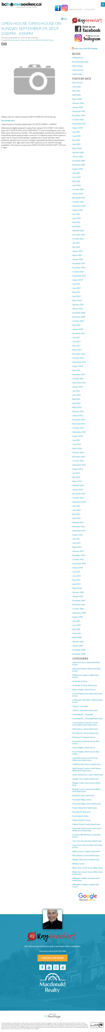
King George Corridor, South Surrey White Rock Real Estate (86, 769)
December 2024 (78, 161)
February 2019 (78, 304)
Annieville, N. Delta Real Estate (84, 685)
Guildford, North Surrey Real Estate (86, 764)
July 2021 (76, 243)
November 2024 (78, 165)
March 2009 (77, 637)
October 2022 (78, 202)
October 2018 (78, 321)
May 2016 (76, 370)
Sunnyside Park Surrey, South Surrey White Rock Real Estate (86, 829)
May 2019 (76, 292)
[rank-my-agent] (63, 967)
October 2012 (78, 498)
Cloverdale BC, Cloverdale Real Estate (87, 718)
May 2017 (76, 346)
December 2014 (78, 420)
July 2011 (76, 539)
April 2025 (76, 144)
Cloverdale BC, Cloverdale (82, 714)
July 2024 (76, 173)
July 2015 (76, 391)
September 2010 (79, 563)
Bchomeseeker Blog (80, 62)
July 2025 (76, 132)
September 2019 (79, 276)
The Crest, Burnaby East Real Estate (87, 841)
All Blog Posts (77, 58)
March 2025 (77, 148)
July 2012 (76, 506)
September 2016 (79, 362)
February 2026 (78, 103)
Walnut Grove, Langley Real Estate (86, 851)
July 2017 (76, 337)
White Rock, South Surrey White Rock (87, 868)
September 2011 (79, 530)
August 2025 (77, 128)
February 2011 (78, 551)
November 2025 (78, 115)
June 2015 (76, 395)
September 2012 (79, 502)
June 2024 (76, 177)
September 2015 (79, 383)
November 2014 (78, 424)
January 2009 (77, 646)
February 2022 (78, 230)
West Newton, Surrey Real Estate (85, 855)
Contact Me (89, 9)
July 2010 (76, 572)
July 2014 (76, 440)
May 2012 (76, 514)
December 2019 (78, 263)
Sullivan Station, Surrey (81, 820)
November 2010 (78, 555)
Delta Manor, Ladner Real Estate (85, 729)
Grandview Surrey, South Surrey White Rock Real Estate (85, 759)
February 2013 (78, 485)
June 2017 (76, 341)
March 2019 (77, 300)
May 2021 (76, 247)
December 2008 (78, 650)
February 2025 (78, 152)
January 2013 (77, 489)
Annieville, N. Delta (79, 681)
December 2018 (78, 313)
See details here (8, 120)
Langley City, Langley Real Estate (85, 779)
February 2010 (78, 592)
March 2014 (77, 448)
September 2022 (79, 206)
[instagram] (56, 967)
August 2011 (77, 535)
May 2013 (76, 477)
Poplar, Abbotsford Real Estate (84, 808)
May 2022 (76, 222)
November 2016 (78, 354)
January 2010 (77, 596)
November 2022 (78, 198)
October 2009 (78, 609)
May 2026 (76, 91)
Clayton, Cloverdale (80, 706)
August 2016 (77, 366)
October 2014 (78, 428)
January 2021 (77, 251)
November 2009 (78, 604)
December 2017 (78, 333)
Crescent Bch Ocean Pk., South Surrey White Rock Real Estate (85, 724)
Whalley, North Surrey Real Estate (85, 859)
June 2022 (76, 218)
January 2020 (77, 259)
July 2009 (76, 621)
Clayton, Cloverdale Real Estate (85, 710)
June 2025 (76, 136)
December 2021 (78, 235)
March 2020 (77, 255)
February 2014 (78, 452)
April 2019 (76, 296)
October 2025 (78, 119)
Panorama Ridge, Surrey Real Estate (86, 804)
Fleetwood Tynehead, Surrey (83, 737)
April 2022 (76, 226)
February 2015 (78, 411)
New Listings (77, 66)
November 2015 (78, 374)
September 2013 (79, 465)
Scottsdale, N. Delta (80, 816)
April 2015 (76, 403)
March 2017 (77, 350)
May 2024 (76, 181)
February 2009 (78, 641)
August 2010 (77, 567)
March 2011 (77, 547)
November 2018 (78, 317)
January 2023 (77, 193)
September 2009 (79, 613)
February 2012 (78, 522)
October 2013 (78, 461)
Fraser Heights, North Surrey (83, 747)
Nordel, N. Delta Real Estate (83, 795)
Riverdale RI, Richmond (81, 812)
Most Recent (77, 82)
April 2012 (76, 518)
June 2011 (76, 543)
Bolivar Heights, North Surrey (84, 689)
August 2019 (77, 280)
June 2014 (76, 444)
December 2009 (78, 600)
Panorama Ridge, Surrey (81, 799)
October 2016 (78, 358)
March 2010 (77, 588)
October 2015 (78, 378)
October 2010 (78, 559)
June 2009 (76, 625)
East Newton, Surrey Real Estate (85, 733)
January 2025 (77, 156)
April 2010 (76, 584)
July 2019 (76, 284)
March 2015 (77, 407)
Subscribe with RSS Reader (86, 48)
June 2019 (76, 288)
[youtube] (49, 967)
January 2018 (77, 329)
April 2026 (76, 95)
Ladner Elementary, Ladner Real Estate (87, 775)
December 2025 (78, 111)
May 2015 (76, 399)
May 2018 (76, 325)
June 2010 (76, 576)
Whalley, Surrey (78, 864)
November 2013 (78, 456)
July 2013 (76, 473)
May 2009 (76, 629)
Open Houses (77, 70)
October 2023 (78, 189)
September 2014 (79, 432)
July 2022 (76, 214)
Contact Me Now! (52, 958)
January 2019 (77, 309)
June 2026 (76, 87)
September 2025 (79, 124)
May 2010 (76, 580)
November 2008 (78, 654)
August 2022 (77, 210)
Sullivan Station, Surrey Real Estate (86, 824)
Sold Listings (77, 74)
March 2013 (77, 481)
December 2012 (78, 493)
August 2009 (77, 617)
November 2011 (78, 526)
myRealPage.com (52, 1017)
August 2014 (77, 436)
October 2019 (78, 272)
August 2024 (77, 169)
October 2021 (78, 239)
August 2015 (77, 387)
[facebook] (42, 967)
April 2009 (76, 633)
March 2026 (77, 99)
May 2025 (76, 140)
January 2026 (77, 107)
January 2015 (77, 415)
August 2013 (77, 469)
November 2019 (78, 267)
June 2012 (76, 510)
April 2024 (76, 185)
